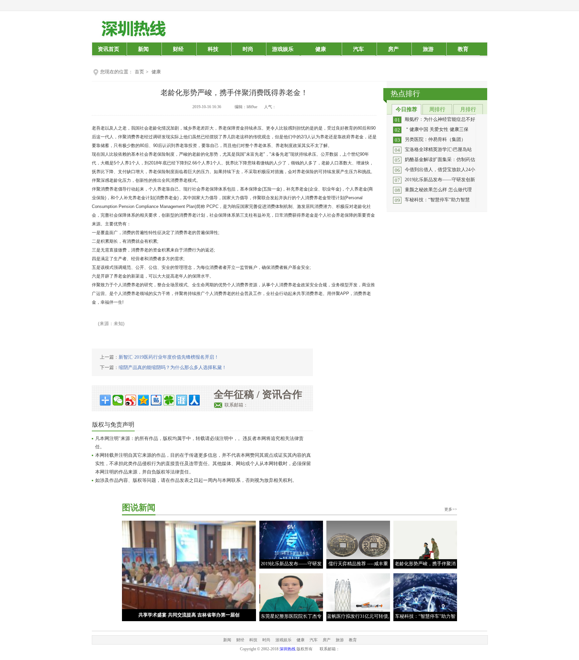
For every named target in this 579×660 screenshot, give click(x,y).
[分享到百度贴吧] (156, 400)
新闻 (143, 49)
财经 (178, 49)
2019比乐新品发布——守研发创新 (440, 179)
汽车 (358, 49)
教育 (463, 49)
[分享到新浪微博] (130, 400)
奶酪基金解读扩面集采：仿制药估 (440, 159)
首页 (139, 71)
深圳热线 (287, 649)
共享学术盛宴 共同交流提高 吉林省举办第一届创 (189, 614)
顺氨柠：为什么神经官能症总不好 (440, 119)
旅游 (428, 49)
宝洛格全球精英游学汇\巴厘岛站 (438, 149)
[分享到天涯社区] (181, 400)
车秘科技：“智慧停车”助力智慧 (437, 199)
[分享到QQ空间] (143, 400)
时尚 (248, 49)
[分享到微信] (118, 400)
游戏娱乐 (283, 49)
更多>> (450, 509)
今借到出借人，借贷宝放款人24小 (440, 169)
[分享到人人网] (194, 400)
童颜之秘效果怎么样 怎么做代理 (438, 189)
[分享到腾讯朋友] (169, 400)
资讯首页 (108, 49)
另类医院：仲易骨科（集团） (435, 139)
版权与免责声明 (113, 424)
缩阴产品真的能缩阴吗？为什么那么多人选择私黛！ (173, 367)
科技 (213, 49)
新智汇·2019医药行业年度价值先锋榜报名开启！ (169, 357)
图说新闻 (138, 507)
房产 (393, 49)
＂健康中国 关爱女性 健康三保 (436, 129)
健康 (320, 49)
